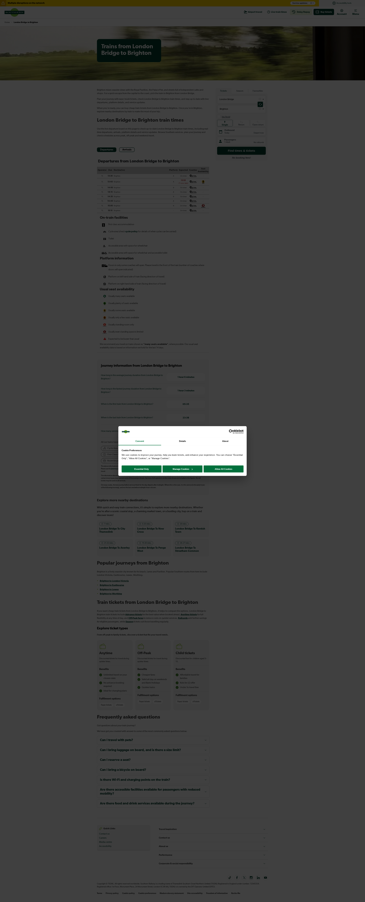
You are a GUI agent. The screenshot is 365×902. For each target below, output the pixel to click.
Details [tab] (182, 441)
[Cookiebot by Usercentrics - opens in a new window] (231, 431)
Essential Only (141, 469)
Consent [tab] (139, 441)
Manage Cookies (181, 469)
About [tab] (225, 441)
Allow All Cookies (223, 469)
